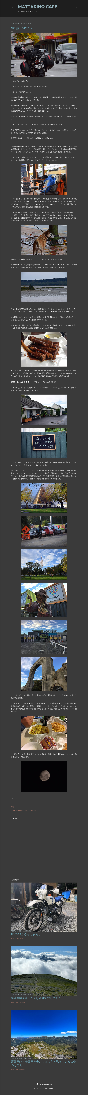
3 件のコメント (20, 939)
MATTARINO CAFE (37, 6)
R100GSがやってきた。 (26, 934)
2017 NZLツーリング (22, 810)
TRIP (34, 810)
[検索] (75, 6)
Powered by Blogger (46, 1084)
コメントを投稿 (20, 1002)
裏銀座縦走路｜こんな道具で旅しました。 (37, 998)
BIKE (31, 810)
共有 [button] (12, 807)
